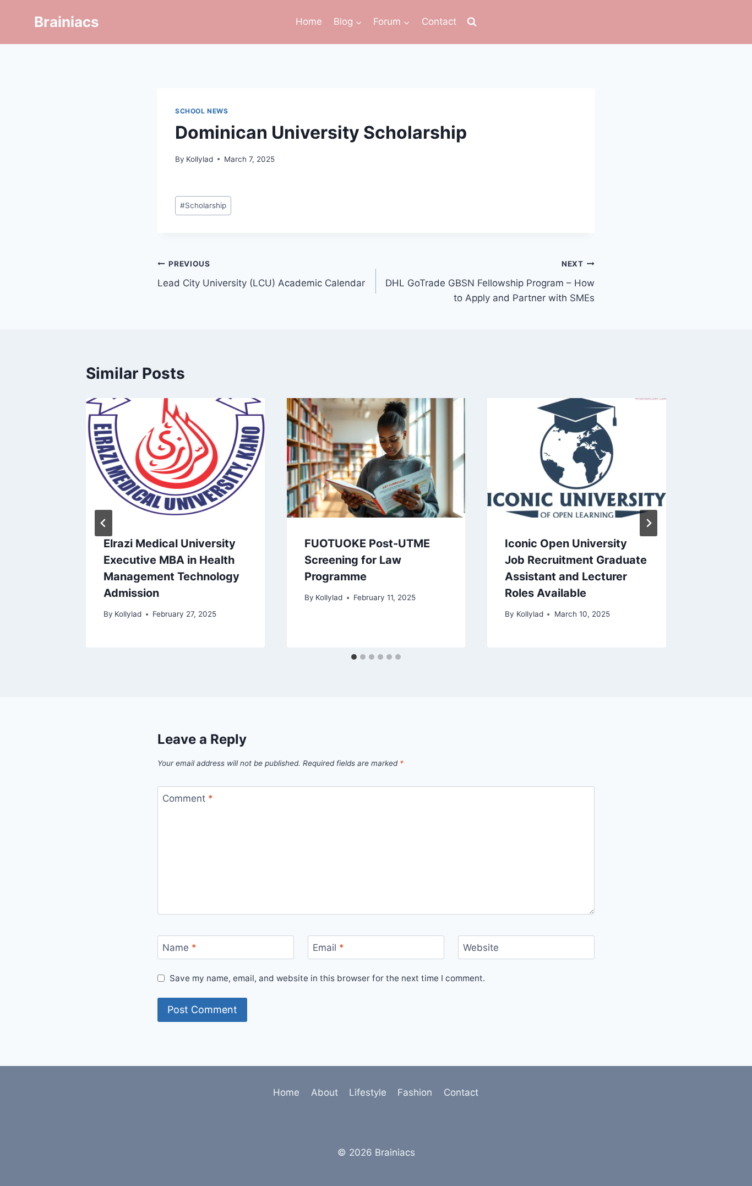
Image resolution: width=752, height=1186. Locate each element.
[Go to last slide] (103, 523)
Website (481, 947)
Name (179, 947)
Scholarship (203, 205)
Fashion (414, 1092)
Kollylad (199, 159)
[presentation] (175, 457)
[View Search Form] (472, 22)
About (324, 1092)
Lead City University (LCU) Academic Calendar (261, 274)
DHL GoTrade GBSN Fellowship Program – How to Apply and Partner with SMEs (490, 281)
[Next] (648, 523)
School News (201, 111)
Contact (439, 21)
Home (309, 21)
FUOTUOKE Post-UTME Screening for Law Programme (367, 560)
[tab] (354, 657)
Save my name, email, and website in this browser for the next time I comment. (327, 978)
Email (328, 947)
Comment (187, 798)
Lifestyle (367, 1092)
